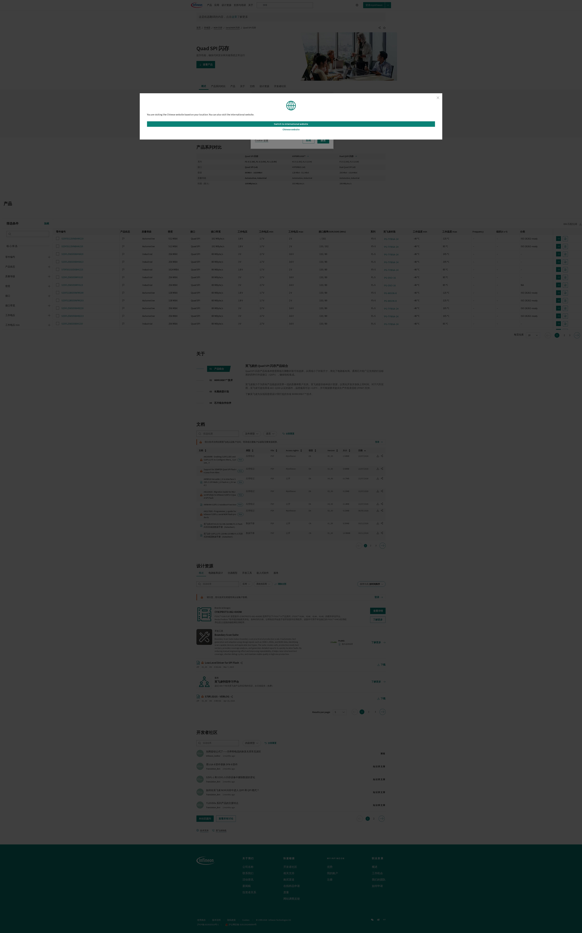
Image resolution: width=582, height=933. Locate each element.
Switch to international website (291, 124)
